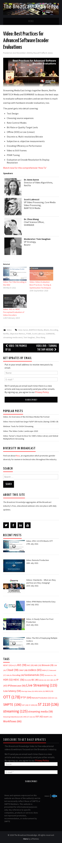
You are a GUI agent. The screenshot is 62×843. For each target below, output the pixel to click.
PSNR (28, 333)
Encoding (54, 330)
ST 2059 (33, 705)
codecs (35, 670)
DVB (9, 675)
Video (9, 330)
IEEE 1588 (51, 680)
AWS (37, 665)
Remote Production (41, 698)
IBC (35, 679)
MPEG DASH (39, 691)
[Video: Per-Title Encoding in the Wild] (15, 273)
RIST (54, 698)
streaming (15, 711)
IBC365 (42, 680)
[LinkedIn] (20, 525)
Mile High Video (27, 691)
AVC (30, 665)
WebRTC (48, 717)
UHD (26, 717)
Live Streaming (41, 685)
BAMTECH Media (36, 330)
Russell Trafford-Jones (43, 53)
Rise (18, 455)
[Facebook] (13, 525)
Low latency (12, 691)
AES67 (7, 665)
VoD (32, 717)
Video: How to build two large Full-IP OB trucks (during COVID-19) (30, 421)
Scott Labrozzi (38, 333)
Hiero (25, 839)
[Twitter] (6, 525)
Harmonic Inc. (50, 675)
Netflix (6, 333)
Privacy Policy (42, 392)
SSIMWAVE (50, 333)
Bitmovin (47, 665)
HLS (28, 680)
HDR (8, 679)
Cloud (12, 670)
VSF (39, 716)
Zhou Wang (40, 337)
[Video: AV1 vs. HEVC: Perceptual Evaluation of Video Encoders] (15, 301)
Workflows (12, 721)
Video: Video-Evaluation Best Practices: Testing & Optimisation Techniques (40, 285)
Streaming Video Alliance (13, 717)
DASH (45, 670)
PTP (26, 697)
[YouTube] (28, 525)
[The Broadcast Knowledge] (31, 8)
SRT (25, 705)
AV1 (21, 665)
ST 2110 (48, 704)
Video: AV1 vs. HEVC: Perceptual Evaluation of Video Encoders (13, 312)
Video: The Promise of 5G (16, 348)
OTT (11, 697)
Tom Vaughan (29, 337)
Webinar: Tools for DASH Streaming (18, 426)
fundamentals (34, 675)
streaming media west (12, 337)
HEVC (18, 679)
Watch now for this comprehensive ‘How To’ (25, 167)
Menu (31, 21)
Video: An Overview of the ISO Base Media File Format (26, 417)
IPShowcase (16, 685)
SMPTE (12, 704)
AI (14, 665)
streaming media (40, 711)
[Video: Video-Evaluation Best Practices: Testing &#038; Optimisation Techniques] (41, 273)
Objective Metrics (17, 333)
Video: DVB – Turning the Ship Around (46, 348)
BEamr (46, 330)
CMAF (23, 670)
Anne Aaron (23, 330)
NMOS (49, 691)
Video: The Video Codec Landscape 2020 (20, 431)
